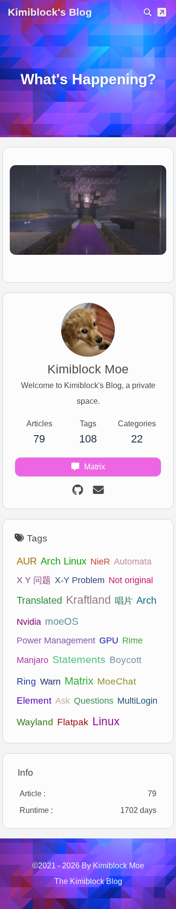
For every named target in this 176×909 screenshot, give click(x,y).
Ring (26, 681)
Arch (146, 600)
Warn (50, 681)
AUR (27, 561)
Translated (39, 600)
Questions (93, 700)
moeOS (61, 621)
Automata (133, 561)
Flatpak (72, 722)
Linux (106, 721)
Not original (131, 580)
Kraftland (88, 600)
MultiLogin (137, 700)
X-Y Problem (80, 580)
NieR (100, 561)
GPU (108, 640)
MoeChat (116, 681)
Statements (79, 659)
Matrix (79, 681)
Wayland (35, 722)
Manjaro (32, 660)
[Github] (77, 490)
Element (34, 700)
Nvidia (29, 621)
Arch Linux (64, 560)
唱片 (123, 600)
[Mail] (98, 490)
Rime (132, 640)
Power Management (56, 640)
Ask (62, 700)
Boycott (125, 660)
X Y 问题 (34, 580)
